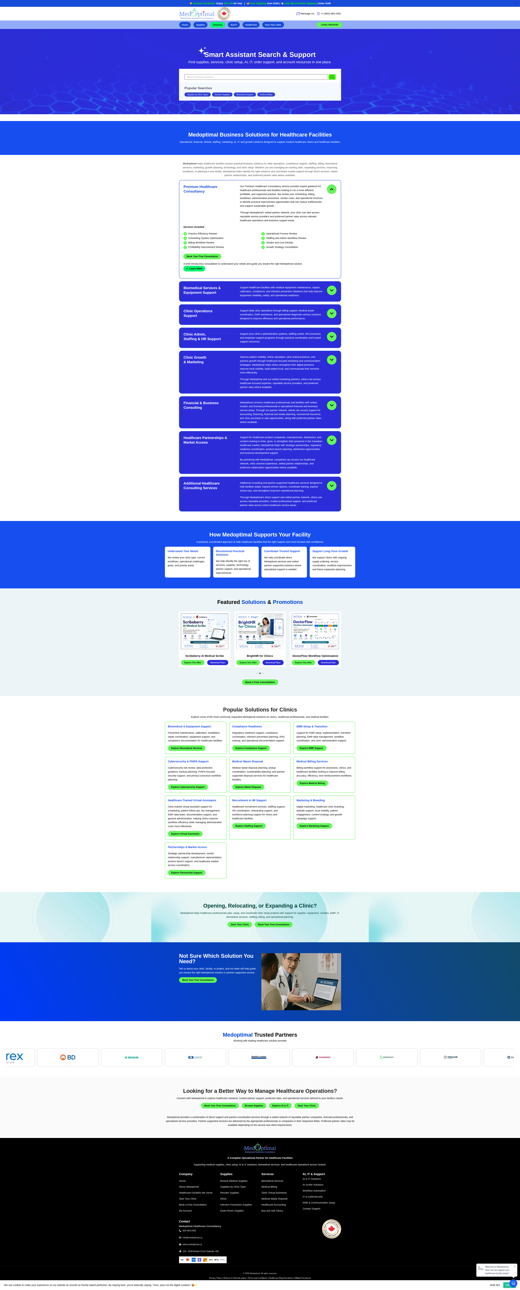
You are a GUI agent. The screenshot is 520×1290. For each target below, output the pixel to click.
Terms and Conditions (257, 1278)
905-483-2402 (189, 1230)
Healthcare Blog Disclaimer (281, 1278)
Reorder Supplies (222, 94)
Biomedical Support (245, 94)
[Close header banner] (516, 3)
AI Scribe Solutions (313, 1184)
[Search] (332, 77)
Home (182, 1181)
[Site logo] (197, 13)
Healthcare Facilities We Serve (195, 1192)
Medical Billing (266, 94)
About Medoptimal (189, 1186)
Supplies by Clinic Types (197, 94)
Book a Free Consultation (193, 1204)
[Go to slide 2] (260, 673)
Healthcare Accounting (273, 1204)
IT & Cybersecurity (313, 1196)
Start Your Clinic (187, 1198)
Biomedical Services (272, 1181)
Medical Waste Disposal (274, 1198)
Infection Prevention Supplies (236, 1204)
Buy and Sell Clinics (272, 1210)
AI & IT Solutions (312, 1179)
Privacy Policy (215, 1278)
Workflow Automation (314, 1190)
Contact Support (311, 1208)
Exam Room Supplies (232, 1210)
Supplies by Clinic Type (233, 1186)
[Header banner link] (260, 3)
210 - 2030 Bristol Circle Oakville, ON (201, 1251)
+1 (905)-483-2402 (331, 13)
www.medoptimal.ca (192, 1244)
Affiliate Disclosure (302, 1278)
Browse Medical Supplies (234, 1181)
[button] (3, 1055)
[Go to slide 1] (257, 673)
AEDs (223, 1198)
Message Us (307, 13)
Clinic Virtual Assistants (274, 1192)
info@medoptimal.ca (192, 1237)
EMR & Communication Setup (319, 1202)
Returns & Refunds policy (234, 1278)
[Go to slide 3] (262, 673)
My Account (185, 1210)
